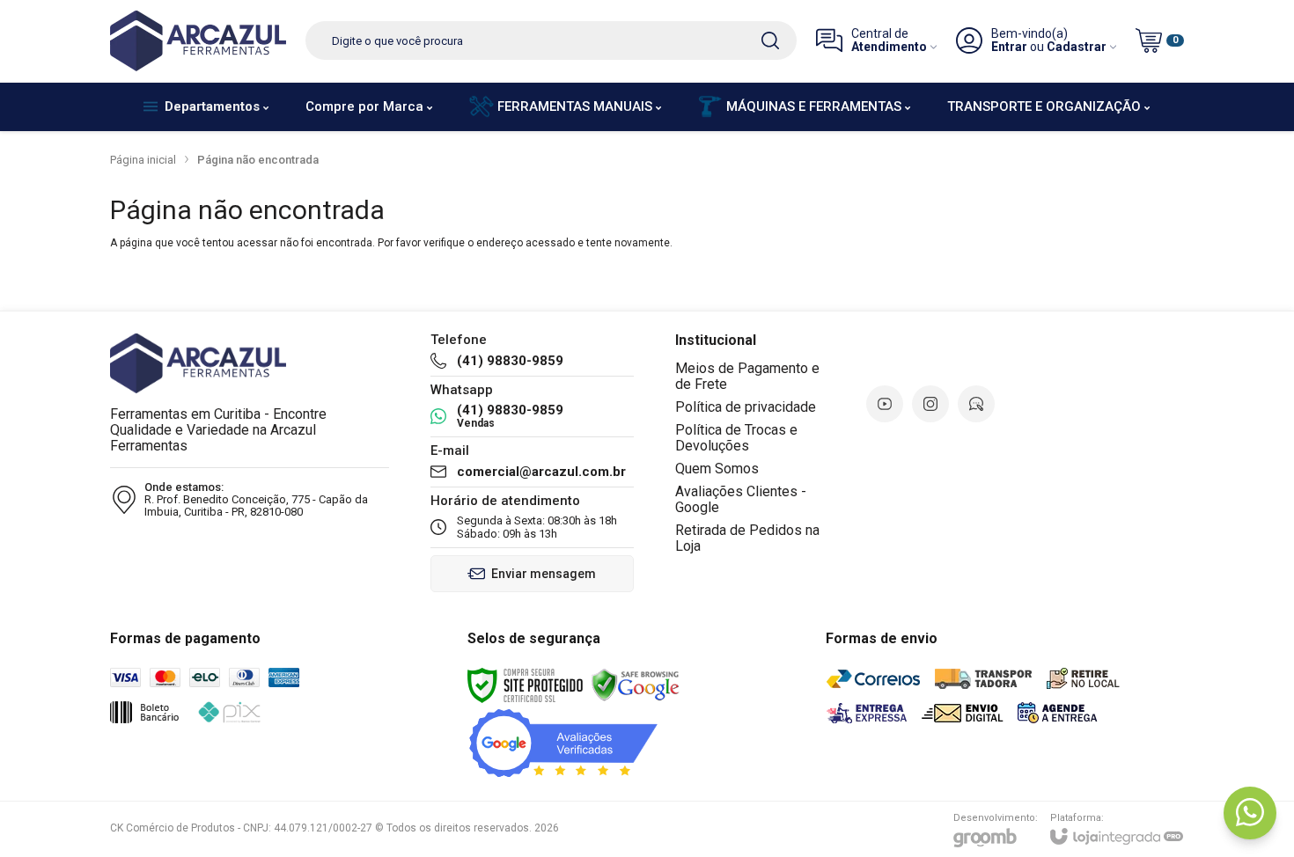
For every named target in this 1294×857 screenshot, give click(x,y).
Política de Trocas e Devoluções (736, 437)
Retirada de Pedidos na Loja (747, 538)
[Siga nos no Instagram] (930, 403)
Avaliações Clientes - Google (740, 499)
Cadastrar (1077, 47)
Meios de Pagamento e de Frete (747, 376)
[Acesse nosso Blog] (976, 403)
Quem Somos (717, 468)
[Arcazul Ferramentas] (198, 41)
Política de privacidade (745, 407)
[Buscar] (770, 40)
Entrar (1009, 47)
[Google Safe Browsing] (636, 684)
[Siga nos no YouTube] (884, 403)
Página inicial (143, 159)
